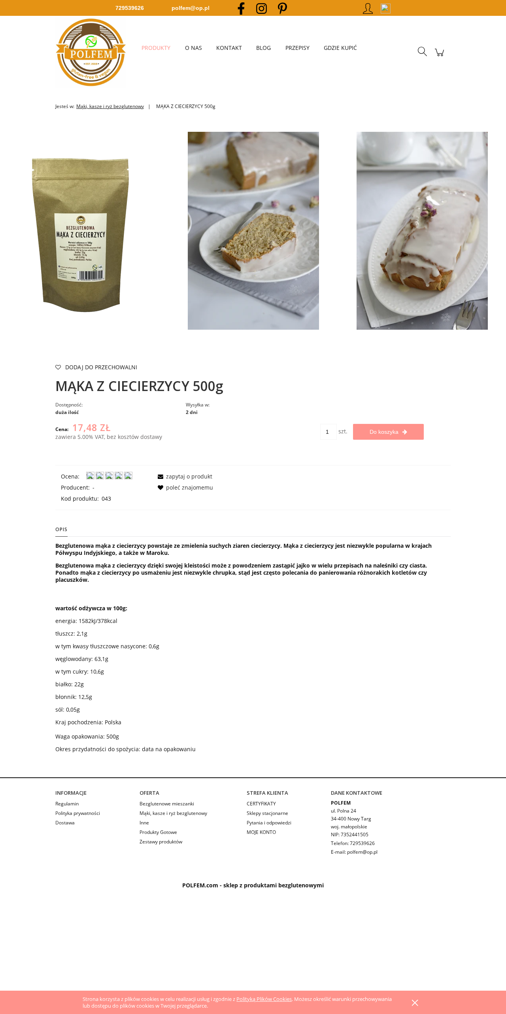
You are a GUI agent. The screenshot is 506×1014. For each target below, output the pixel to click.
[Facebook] (241, 8)
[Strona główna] (94, 52)
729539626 (129, 8)
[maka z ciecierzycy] (84, 230)
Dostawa (65, 822)
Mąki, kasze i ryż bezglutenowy (173, 813)
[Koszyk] (439, 56)
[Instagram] (261, 8)
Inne (144, 822)
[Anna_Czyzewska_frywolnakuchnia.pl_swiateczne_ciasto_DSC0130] (253, 230)
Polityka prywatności (77, 813)
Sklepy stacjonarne (267, 813)
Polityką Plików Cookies (264, 999)
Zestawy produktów (161, 841)
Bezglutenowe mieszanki (167, 803)
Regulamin (67, 803)
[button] (183, 476)
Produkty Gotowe (158, 832)
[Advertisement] (237, 948)
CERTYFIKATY (261, 803)
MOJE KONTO (261, 832)
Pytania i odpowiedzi (269, 822)
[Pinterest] (282, 8)
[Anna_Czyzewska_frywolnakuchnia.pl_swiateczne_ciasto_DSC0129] (422, 230)
